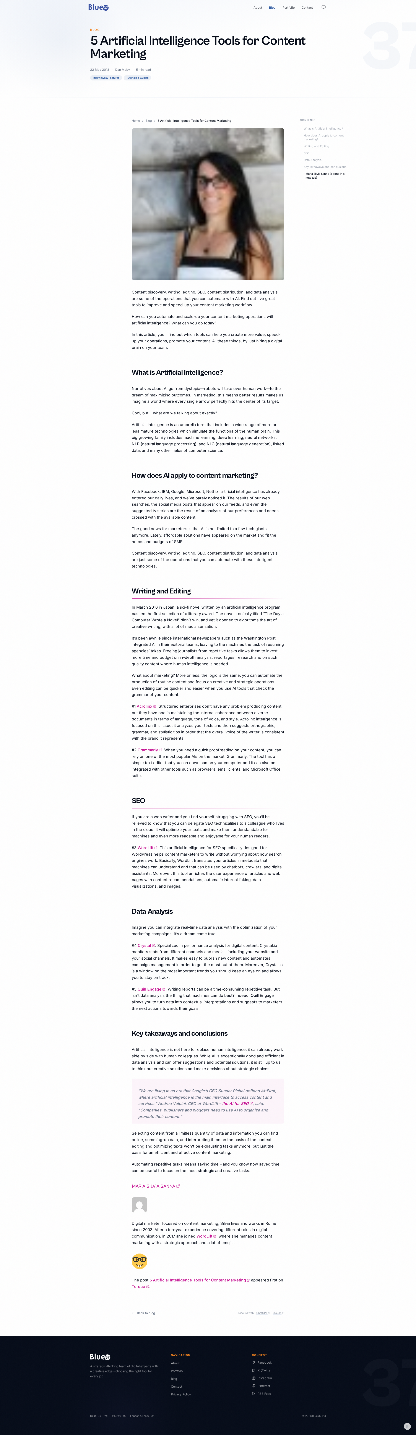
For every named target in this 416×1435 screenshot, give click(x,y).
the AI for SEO (237, 1103)
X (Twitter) (265, 1370)
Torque (140, 1286)
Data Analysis (313, 160)
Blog (272, 7)
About (258, 7)
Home (136, 120)
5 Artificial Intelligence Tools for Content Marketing (200, 1280)
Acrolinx (146, 706)
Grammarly (150, 750)
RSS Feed (264, 1393)
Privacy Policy (181, 1394)
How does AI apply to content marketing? (324, 137)
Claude (278, 1313)
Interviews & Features (106, 77)
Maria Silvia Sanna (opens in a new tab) (325, 175)
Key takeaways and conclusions (325, 166)
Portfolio (289, 7)
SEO (306, 153)
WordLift (148, 847)
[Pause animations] (407, 1426)
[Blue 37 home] (98, 7)
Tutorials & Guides (137, 77)
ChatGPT (263, 1313)
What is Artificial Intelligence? (323, 128)
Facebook (265, 1362)
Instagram (265, 1378)
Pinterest (264, 1386)
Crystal (146, 945)
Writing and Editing (316, 146)
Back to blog (146, 1313)
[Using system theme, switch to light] (324, 7)
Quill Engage (152, 989)
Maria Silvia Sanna (156, 1186)
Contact (307, 7)
